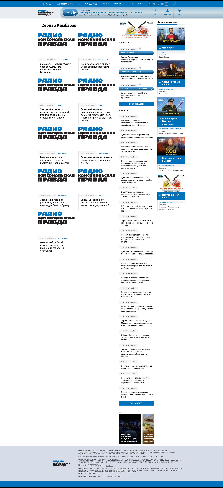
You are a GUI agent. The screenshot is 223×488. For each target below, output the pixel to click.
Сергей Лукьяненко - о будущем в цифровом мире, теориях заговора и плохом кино (137, 59)
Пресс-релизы (119, 4)
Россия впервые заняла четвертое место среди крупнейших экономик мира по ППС (136, 294)
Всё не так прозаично (130, 53)
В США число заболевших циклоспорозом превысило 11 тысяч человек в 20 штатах (137, 194)
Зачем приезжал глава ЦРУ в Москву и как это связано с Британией (134, 95)
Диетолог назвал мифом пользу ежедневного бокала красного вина (137, 136)
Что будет (168, 47)
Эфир (179, 14)
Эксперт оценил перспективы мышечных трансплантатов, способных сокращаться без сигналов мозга (134, 164)
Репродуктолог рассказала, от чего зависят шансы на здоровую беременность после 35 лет (136, 380)
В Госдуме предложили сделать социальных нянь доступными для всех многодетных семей (136, 280)
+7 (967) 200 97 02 (89, 4)
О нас (140, 4)
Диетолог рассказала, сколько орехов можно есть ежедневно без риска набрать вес (136, 180)
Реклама (131, 4)
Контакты (106, 4)
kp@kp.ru (109, 466)
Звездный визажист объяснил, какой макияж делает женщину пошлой (95, 202)
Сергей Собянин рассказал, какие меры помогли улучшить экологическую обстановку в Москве (135, 352)
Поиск (175, 3)
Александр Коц (165, 170)
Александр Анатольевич (168, 207)
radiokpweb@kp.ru (85, 456)
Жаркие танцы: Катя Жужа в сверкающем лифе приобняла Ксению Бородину (55, 68)
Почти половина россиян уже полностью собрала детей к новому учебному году (136, 265)
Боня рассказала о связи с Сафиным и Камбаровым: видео (95, 67)
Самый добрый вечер (166, 89)
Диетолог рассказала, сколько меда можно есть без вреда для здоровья (137, 252)
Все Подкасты (136, 104)
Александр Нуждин (166, 209)
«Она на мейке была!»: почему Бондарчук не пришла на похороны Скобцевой (52, 246)
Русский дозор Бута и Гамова (134, 89)
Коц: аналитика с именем (167, 165)
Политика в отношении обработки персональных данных (100, 476)
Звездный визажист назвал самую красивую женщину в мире (96, 160)
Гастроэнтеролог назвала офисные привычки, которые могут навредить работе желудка (137, 149)
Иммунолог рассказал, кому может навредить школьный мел (136, 367)
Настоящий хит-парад (136, 29)
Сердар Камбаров (58, 25)
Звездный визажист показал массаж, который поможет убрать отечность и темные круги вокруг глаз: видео (96, 115)
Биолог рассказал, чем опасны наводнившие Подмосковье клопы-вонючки (137, 394)
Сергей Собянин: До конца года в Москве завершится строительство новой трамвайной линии (136, 323)
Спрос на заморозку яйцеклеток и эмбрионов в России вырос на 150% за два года (137, 222)
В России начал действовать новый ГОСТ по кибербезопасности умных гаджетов (136, 208)
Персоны (167, 14)
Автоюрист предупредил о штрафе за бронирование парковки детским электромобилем (137, 308)
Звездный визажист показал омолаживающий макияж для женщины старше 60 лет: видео (54, 113)
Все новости (136, 403)
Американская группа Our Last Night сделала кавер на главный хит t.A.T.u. (137, 77)
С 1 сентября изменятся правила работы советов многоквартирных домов (136, 337)
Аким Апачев (178, 133)
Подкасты (156, 14)
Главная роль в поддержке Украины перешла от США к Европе (110, 12)
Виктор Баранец (165, 133)
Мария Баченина (165, 94)
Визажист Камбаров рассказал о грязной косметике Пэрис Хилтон (54, 160)
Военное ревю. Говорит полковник (170, 121)
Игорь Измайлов (178, 170)
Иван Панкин (164, 57)
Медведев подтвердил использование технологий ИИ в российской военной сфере (135, 122)
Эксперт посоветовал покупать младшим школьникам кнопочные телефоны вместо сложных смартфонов (136, 238)
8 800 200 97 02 (65, 4)
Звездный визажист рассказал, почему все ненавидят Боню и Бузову (54, 202)
